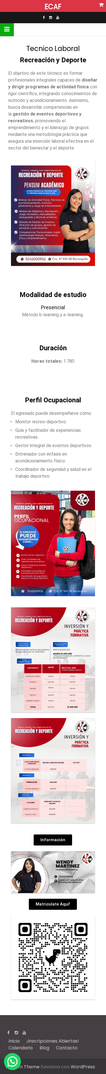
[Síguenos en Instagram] (50, 17)
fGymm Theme (23, 1067)
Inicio (14, 1041)
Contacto (66, 1048)
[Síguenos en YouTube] (57, 17)
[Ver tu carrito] (101, 5)
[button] (12, 1061)
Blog (44, 1048)
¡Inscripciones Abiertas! (53, 1041)
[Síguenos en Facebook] (44, 17)
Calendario (20, 1048)
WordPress (83, 1067)
